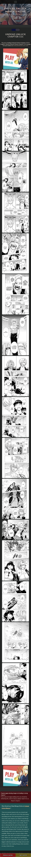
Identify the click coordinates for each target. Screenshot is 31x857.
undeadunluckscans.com (20, 45)
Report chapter (15, 800)
